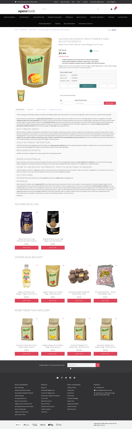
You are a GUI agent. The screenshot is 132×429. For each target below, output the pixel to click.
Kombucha (69, 17)
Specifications (41, 109)
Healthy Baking (19, 395)
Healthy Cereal (9, 17)
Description (20, 109)
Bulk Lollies (81, 17)
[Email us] (57, 378)
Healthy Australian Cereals (22, 390)
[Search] (98, 9)
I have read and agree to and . (84, 368)
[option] (35, 62)
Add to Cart (88, 86)
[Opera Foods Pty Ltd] (26, 9)
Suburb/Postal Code (81, 100)
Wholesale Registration (97, 2)
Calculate (110, 103)
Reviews (52, 109)
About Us (43, 387)
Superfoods (24, 17)
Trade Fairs (44, 412)
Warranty (30, 109)
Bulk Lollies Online (20, 414)
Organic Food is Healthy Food (23, 404)
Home (78, 2)
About (56, 2)
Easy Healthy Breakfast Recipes (24, 393)
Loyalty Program (46, 409)
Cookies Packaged (97, 17)
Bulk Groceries (69, 23)
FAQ (73, 2)
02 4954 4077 (100, 387)
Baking (57, 23)
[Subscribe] (98, 365)
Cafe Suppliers (38, 17)
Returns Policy (45, 404)
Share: (110, 30)
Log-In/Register (111, 2)
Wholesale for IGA (85, 23)
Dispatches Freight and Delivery (50, 395)
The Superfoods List (20, 398)
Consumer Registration (48, 393)
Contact (85, 2)
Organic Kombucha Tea (21, 412)
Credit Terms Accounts (47, 406)
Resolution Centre (46, 401)
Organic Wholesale (55, 17)
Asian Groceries (45, 23)
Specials (111, 17)
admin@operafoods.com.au (104, 390)
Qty (61, 100)
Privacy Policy (94, 368)
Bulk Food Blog (65, 2)
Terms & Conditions (85, 368)
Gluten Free (122, 17)
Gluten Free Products (21, 401)
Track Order (44, 398)
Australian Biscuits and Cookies (24, 406)
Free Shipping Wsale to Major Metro (27, 2)
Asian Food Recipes (20, 409)
